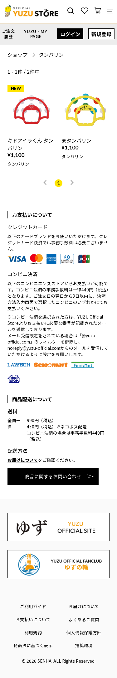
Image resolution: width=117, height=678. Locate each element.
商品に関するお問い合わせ (53, 476)
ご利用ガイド (33, 606)
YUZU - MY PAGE (35, 34)
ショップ (17, 54)
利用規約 (33, 632)
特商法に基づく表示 (33, 645)
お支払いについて (33, 619)
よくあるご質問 (84, 619)
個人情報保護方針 (83, 632)
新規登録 (101, 34)
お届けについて (22, 460)
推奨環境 (84, 645)
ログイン (70, 34)
